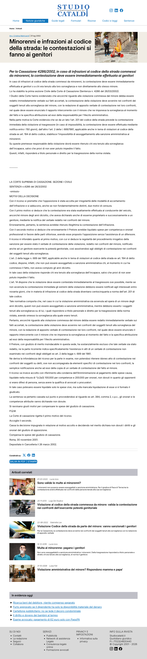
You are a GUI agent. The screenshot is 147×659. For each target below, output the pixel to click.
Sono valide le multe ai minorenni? (59, 483)
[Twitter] (24, 455)
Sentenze (129, 20)
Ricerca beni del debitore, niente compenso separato (44, 602)
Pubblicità (51, 635)
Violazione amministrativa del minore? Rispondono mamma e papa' (80, 569)
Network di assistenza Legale (58, 640)
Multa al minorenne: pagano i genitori (61, 547)
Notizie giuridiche (35, 20)
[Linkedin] (116, 10)
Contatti (17, 635)
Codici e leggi (109, 20)
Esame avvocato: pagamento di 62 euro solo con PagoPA (46, 619)
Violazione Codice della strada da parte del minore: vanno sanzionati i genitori (86, 526)
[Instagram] (111, 10)
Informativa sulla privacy (89, 640)
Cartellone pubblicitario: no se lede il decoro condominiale (47, 611)
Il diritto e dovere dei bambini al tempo (35, 615)
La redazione (20, 638)
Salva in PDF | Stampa (23, 461)
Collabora (18, 644)
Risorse (92, 20)
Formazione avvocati (57, 649)
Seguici (17, 641)
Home (16, 20)
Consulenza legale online (56, 645)
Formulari (76, 20)
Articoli (19, 29)
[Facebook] (121, 10)
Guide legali (58, 20)
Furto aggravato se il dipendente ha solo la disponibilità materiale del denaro (57, 606)
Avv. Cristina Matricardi (19, 36)
